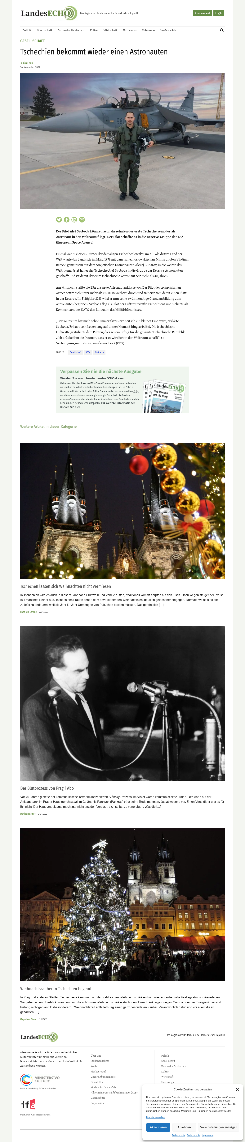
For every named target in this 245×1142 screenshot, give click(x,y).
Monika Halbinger (28, 813)
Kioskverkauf (98, 1071)
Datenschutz (178, 1135)
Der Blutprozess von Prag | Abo (47, 788)
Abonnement (202, 13)
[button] (237, 1089)
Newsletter (97, 1082)
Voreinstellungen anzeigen (218, 1127)
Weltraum (99, 352)
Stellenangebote (100, 1061)
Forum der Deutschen (71, 30)
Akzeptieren (158, 1127)
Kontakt (95, 1066)
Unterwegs (129, 30)
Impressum (207, 1135)
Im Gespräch (168, 30)
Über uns (96, 1056)
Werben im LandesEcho (104, 1087)
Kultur (94, 30)
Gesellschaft (44, 30)
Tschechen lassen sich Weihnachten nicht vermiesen (65, 586)
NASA (88, 352)
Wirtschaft (110, 30)
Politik (27, 30)
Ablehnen (184, 1127)
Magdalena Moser (28, 1019)
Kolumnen (148, 30)
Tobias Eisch (26, 63)
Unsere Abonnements (103, 1077)
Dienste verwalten (155, 1117)
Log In (218, 13)
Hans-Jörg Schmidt (28, 611)
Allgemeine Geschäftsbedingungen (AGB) (114, 1092)
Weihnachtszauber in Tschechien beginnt (55, 988)
